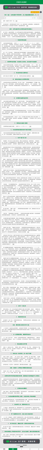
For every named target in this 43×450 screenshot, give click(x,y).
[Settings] (37, 18)
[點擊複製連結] (37, 61)
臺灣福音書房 (25, 445)
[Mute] (32, 18)
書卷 (4, 449)
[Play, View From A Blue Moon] (5, 18)
